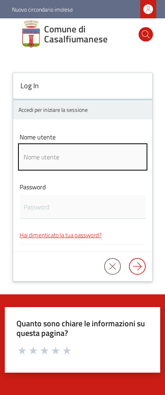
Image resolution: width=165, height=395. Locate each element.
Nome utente (38, 137)
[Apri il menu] (11, 34)
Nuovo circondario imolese (42, 9)
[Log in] (137, 266)
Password (33, 187)
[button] (146, 34)
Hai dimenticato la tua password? (61, 235)
